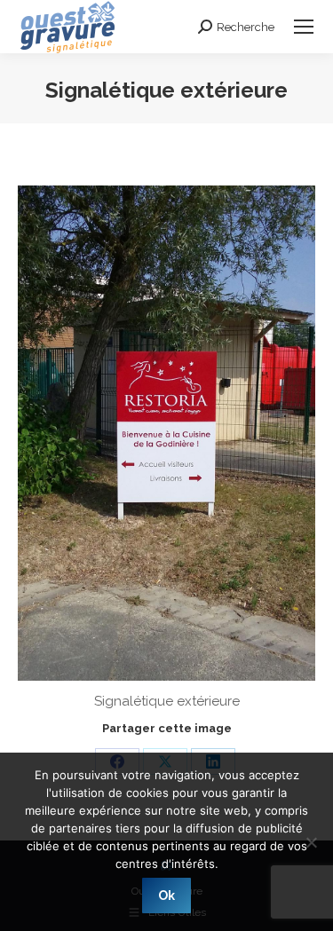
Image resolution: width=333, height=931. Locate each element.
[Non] (311, 842)
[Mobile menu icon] (303, 26)
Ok (166, 895)
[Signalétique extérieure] (166, 433)
